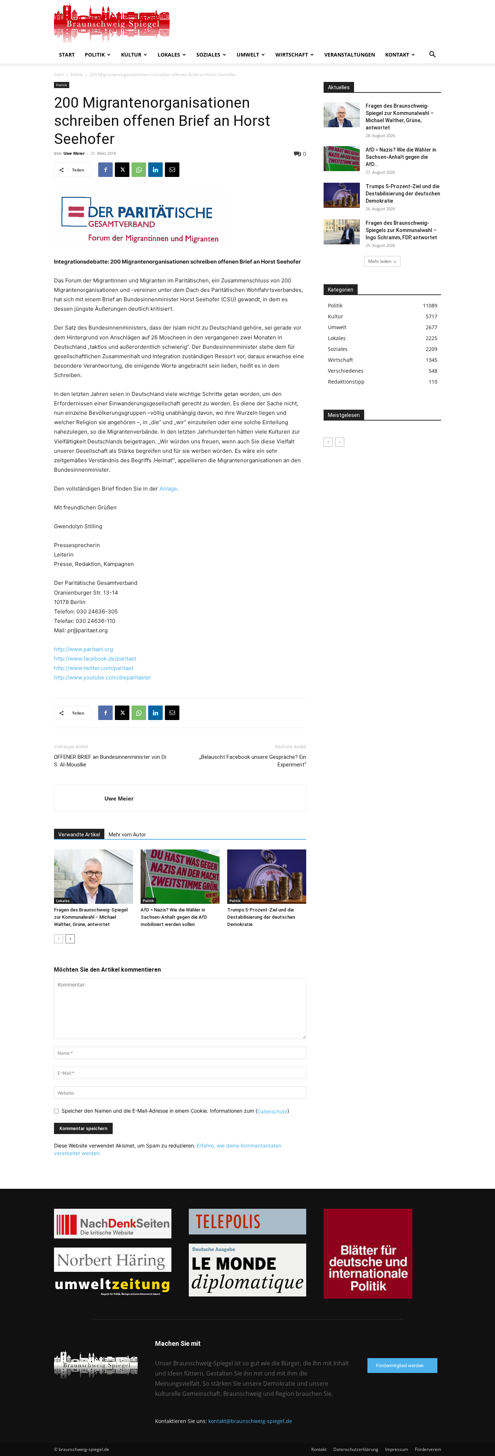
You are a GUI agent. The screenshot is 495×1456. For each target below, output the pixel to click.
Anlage (167, 488)
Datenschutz (272, 1111)
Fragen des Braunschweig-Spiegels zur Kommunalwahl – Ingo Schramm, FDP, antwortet (401, 230)
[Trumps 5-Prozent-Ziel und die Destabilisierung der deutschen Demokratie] (266, 876)
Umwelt (248, 54)
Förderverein (428, 1449)
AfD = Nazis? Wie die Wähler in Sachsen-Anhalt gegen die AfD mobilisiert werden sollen (174, 917)
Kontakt (397, 54)
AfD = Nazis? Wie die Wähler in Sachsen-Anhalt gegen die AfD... (401, 157)
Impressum (396, 1449)
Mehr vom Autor (127, 834)
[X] (122, 169)
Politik (95, 54)
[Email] (172, 169)
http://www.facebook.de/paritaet (95, 658)
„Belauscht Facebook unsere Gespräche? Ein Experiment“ (252, 761)
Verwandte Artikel (79, 834)
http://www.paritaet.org (83, 649)
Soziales (208, 54)
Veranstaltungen (349, 54)
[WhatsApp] (139, 169)
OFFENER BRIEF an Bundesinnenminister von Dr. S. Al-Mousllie (110, 761)
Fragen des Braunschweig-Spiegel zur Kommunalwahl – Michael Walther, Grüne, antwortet (91, 917)
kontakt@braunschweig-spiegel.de (250, 1421)
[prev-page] (58, 938)
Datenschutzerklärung (355, 1449)
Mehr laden (379, 261)
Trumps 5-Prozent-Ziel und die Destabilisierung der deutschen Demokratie (261, 917)
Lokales (169, 54)
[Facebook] (105, 169)
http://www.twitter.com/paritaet (93, 668)
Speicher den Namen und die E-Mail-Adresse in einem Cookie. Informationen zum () (175, 1111)
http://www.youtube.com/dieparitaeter (102, 677)
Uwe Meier (74, 153)
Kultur (131, 54)
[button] (432, 55)
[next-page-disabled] (339, 442)
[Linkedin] (155, 169)
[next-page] (70, 938)
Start (67, 54)
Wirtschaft (291, 54)
